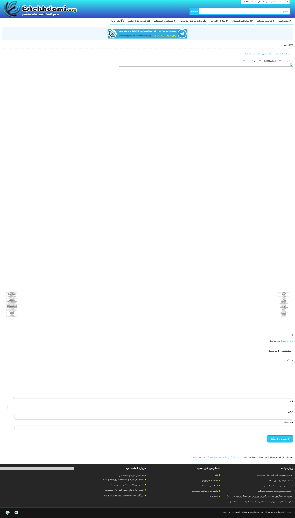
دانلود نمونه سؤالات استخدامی (205, 491)
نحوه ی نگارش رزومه (137, 21)
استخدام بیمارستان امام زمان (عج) (278, 486)
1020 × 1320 (247, 61)
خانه (216, 475)
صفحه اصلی (283, 21)
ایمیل (290, 411)
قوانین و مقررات (265, 21)
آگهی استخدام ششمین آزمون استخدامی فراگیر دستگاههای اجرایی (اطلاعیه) (261, 502)
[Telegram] (16, 513)
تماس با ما (116, 21)
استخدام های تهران (210, 480)
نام (291, 401)
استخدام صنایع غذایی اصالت (280, 480)
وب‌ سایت (288, 422)
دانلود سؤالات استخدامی (191, 21)
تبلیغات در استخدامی (164, 21)
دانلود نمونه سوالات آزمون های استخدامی (274, 475)
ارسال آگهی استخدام (241, 21)
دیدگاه (290, 360)
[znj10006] (206, 176)
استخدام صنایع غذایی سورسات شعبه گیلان (274, 491)
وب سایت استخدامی (240, 512)
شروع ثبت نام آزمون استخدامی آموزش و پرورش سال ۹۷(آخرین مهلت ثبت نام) (259, 496)
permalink (288, 342)
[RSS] (7, 513)
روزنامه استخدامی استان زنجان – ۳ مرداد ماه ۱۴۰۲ (268, 54)
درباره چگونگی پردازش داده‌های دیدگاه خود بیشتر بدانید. (216, 457)
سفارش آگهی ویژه (217, 21)
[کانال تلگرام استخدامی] (147, 34)
